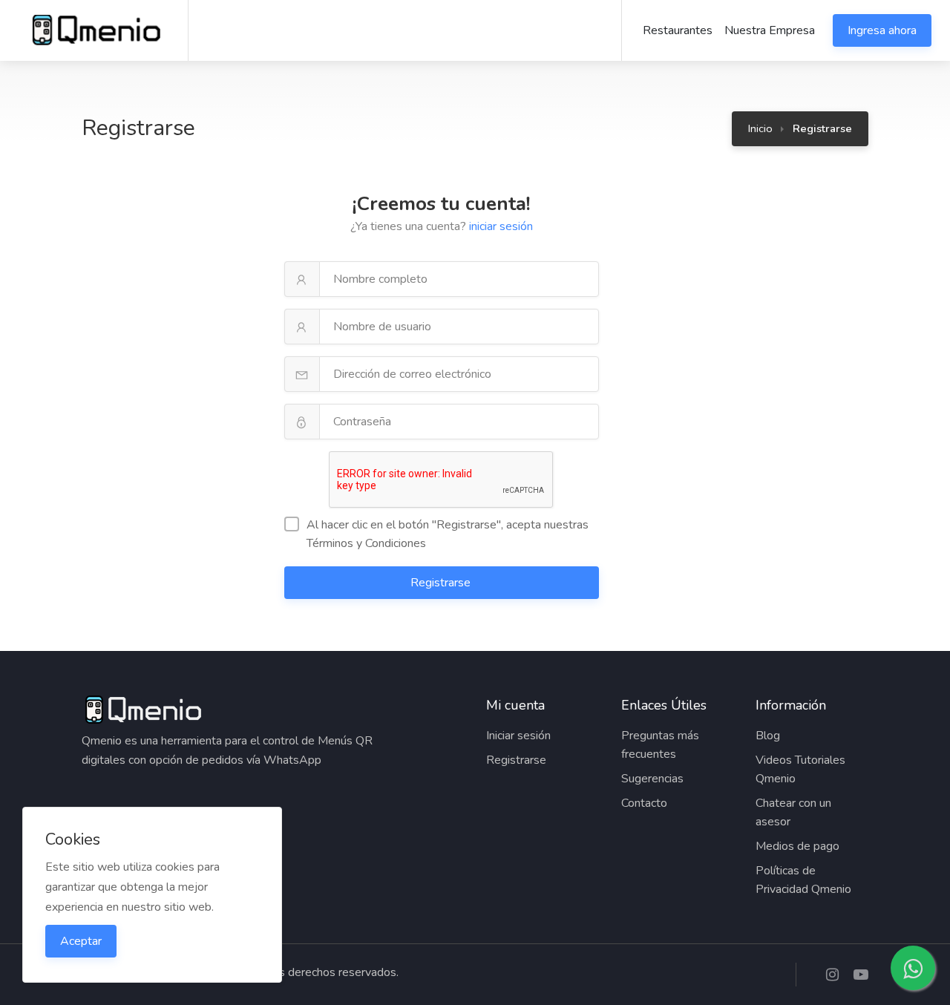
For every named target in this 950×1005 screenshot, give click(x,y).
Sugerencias (652, 778)
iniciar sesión (501, 226)
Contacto (644, 803)
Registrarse (442, 582)
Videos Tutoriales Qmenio (800, 769)
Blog (768, 735)
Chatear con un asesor (793, 812)
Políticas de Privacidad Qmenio (803, 879)
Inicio (760, 128)
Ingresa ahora (882, 30)
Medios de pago (797, 846)
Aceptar (81, 941)
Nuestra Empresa (769, 30)
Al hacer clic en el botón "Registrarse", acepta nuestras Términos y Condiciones (448, 534)
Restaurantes (677, 30)
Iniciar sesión (518, 735)
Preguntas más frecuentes (660, 744)
